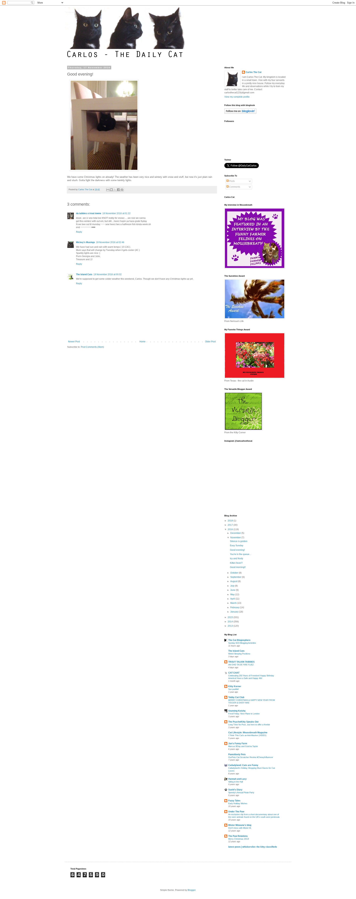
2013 (230, 626)
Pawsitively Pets (237, 754)
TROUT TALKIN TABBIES (241, 662)
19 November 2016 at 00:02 (107, 274)
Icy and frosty (236, 558)
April (232, 598)
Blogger (191, 890)
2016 (230, 529)
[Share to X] (115, 189)
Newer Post (74, 341)
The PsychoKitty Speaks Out (243, 721)
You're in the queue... (240, 554)
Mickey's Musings (85, 242)
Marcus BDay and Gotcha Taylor (243, 746)
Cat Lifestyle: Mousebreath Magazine (247, 732)
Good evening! (237, 550)
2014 (230, 621)
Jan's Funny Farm (237, 743)
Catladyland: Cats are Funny (243, 765)
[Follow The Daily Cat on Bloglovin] (240, 113)
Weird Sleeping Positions (239, 654)
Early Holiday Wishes (237, 803)
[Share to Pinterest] (122, 189)
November (235, 537)
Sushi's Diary (235, 789)
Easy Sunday (236, 545)
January (234, 611)
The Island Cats (84, 274)
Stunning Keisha (236, 711)
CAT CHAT (233, 673)
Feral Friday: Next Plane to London (244, 714)
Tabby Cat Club (236, 697)
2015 (230, 617)
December (235, 533)
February (235, 607)
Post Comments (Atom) (92, 347)
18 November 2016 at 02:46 (110, 242)
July (232, 585)
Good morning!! (237, 567)
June (233, 590)
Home (142, 341)
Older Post (210, 341)
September (236, 577)
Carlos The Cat (253, 72)
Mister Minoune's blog (239, 825)
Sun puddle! (233, 689)
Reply (79, 232)
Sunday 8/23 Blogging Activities (242, 643)
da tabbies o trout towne (88, 213)
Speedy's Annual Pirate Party (241, 792)
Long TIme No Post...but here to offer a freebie (249, 724)
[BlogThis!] (111, 189)
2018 (230, 520)
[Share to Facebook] (118, 189)
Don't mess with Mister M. (239, 828)
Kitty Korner (234, 686)
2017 (230, 525)
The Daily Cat (69, 12)
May (232, 594)
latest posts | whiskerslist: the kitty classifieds (252, 847)
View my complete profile (237, 97)
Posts (232, 181)
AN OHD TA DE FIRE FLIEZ (241, 665)
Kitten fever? (236, 563)
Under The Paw (236, 811)
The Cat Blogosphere (239, 640)
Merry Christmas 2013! (238, 839)
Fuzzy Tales (234, 800)
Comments (234, 187)
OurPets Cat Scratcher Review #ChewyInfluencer (250, 757)
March (233, 603)
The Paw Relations (238, 836)
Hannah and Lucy (237, 779)
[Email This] (108, 189)
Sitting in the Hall (235, 782)
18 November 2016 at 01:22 (116, 213)
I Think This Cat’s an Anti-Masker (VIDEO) (247, 735)
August (234, 581)
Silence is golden (238, 541)
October (234, 573)
